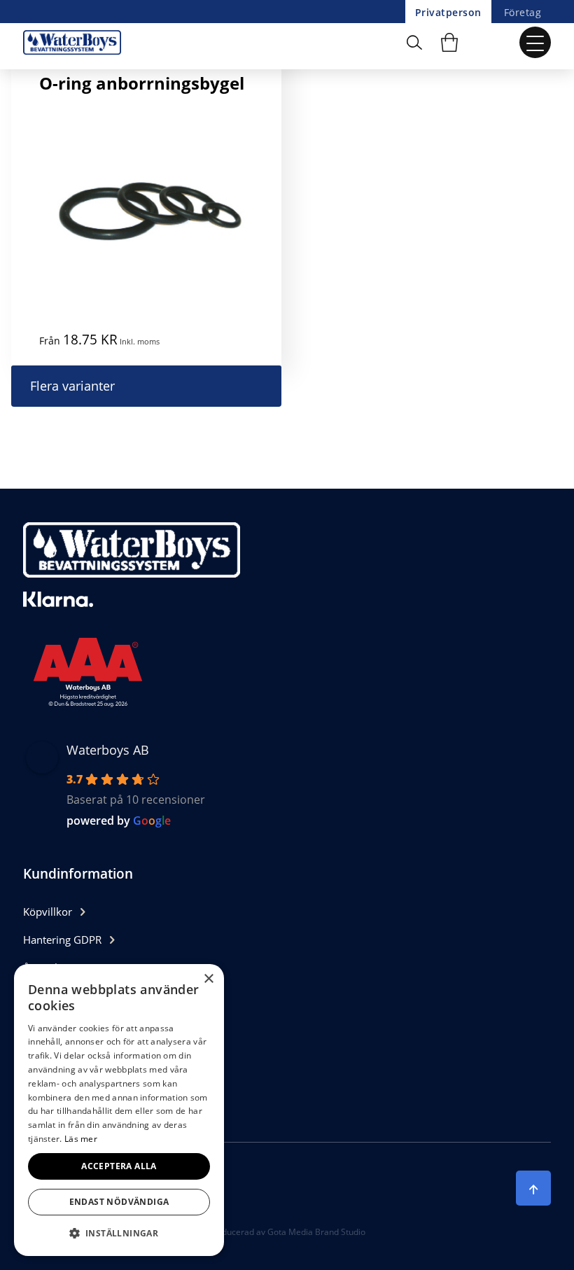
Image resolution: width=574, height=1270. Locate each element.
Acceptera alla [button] (119, 1166)
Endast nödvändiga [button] (119, 1202)
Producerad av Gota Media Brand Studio (287, 1232)
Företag (522, 12)
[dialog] (119, 1110)
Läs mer (80, 1139)
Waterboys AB (107, 749)
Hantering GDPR (62, 940)
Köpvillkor (47, 912)
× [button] (208, 979)
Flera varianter (72, 385)
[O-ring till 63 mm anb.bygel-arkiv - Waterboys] (75, 42)
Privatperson (448, 12)
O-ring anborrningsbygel (141, 83)
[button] (119, 1233)
